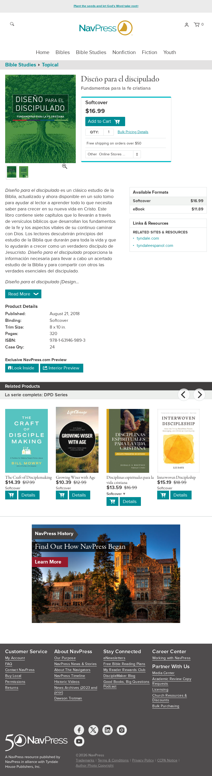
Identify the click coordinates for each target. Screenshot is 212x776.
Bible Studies (91, 52)
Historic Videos (67, 682)
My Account (15, 658)
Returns (11, 688)
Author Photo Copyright (94, 765)
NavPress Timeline (69, 676)
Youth (169, 52)
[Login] (186, 24)
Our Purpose (65, 658)
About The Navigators (72, 670)
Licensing (160, 689)
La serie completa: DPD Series (36, 395)
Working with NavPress (171, 658)
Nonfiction (124, 52)
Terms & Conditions (113, 760)
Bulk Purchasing (165, 706)
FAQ (8, 664)
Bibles (63, 52)
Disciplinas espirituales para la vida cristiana (130, 480)
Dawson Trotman (68, 698)
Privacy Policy (143, 760)
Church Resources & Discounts (169, 697)
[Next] (199, 395)
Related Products (22, 386)
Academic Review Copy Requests (171, 681)
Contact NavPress (20, 670)
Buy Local (13, 676)
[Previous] (184, 395)
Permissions (15, 682)
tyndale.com (148, 238)
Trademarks (85, 760)
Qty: (94, 132)
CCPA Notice (167, 760)
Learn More (48, 562)
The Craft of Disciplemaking (28, 478)
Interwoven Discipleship (176, 478)
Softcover (114, 494)
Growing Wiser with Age (75, 478)
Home (42, 52)
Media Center (163, 673)
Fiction (149, 52)
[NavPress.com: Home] (106, 27)
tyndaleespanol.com (155, 245)
